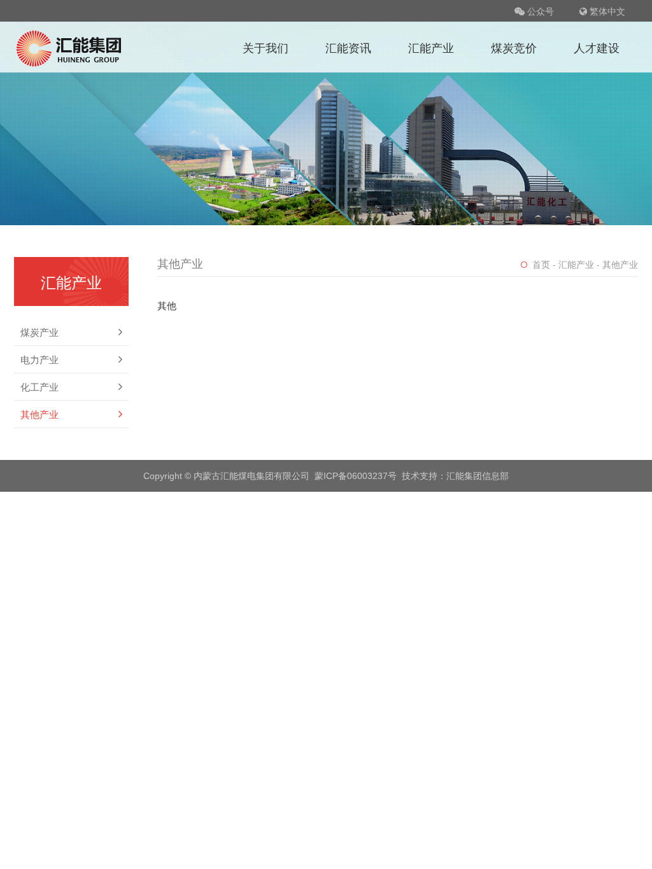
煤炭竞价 (514, 47)
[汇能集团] (69, 47)
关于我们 (265, 47)
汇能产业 (431, 47)
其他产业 (39, 414)
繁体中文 (606, 10)
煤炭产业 (39, 332)
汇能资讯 (348, 47)
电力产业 (39, 359)
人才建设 (597, 47)
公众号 (539, 10)
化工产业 (39, 387)
